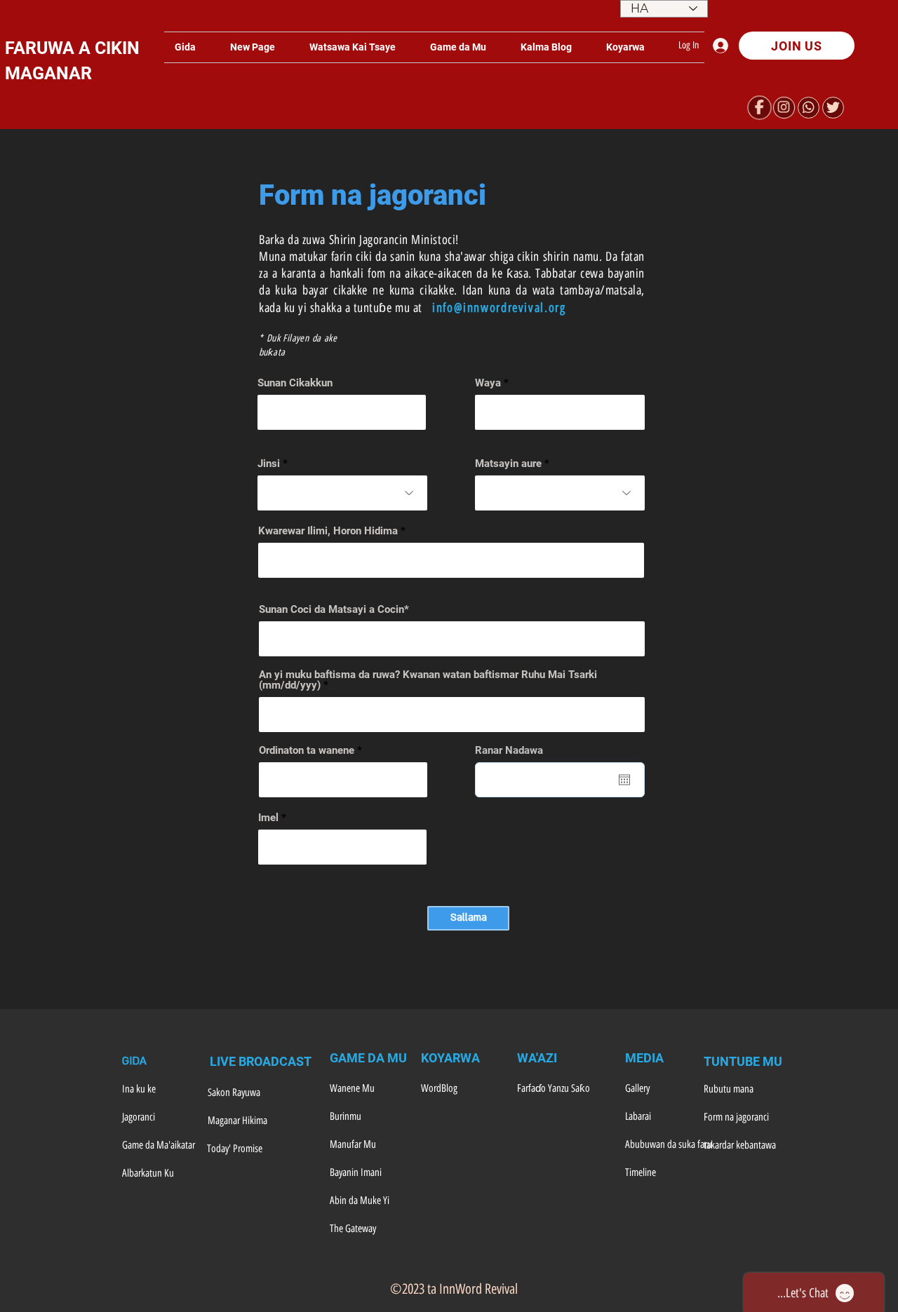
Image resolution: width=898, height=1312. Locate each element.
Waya (488, 383)
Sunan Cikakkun (295, 383)
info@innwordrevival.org (498, 308)
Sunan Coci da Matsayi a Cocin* (334, 609)
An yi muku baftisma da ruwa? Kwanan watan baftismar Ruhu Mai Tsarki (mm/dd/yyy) (428, 680)
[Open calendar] (624, 779)
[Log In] (724, 46)
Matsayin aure (508, 464)
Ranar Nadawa (515, 750)
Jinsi (268, 464)
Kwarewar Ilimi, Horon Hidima (328, 531)
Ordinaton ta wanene (306, 750)
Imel (268, 818)
